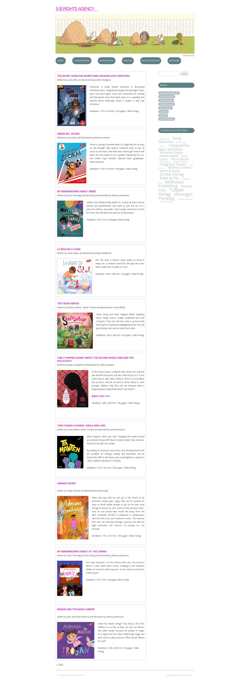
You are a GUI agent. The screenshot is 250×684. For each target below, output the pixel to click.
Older (59, 664)
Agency (60, 60)
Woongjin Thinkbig (175, 196)
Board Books (166, 100)
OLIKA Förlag (172, 174)
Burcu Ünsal (181, 142)
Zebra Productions (185, 199)
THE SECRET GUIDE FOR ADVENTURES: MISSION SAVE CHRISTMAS (93, 75)
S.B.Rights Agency (77, 9)
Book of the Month (169, 93)
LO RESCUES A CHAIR (68, 249)
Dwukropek (169, 155)
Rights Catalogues (150, 60)
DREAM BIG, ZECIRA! (68, 133)
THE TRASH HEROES (68, 303)
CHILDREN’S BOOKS (82, 60)
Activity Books (166, 119)
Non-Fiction (165, 108)
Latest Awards (166, 96)
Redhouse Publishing (171, 183)
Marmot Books (170, 171)
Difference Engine (171, 153)
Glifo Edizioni (165, 162)
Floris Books (180, 159)
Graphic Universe (180, 161)
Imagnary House (173, 164)
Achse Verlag (164, 139)
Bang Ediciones (169, 140)
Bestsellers (174, 60)
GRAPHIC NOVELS (107, 60)
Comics (163, 111)
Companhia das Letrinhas (173, 147)
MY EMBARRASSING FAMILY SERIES (76, 191)
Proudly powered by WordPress (71, 675)
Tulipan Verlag (171, 192)
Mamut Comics (180, 167)
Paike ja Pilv (169, 177)
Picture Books (166, 104)
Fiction (163, 115)
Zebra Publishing (166, 201)
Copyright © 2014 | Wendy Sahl (179, 675)
